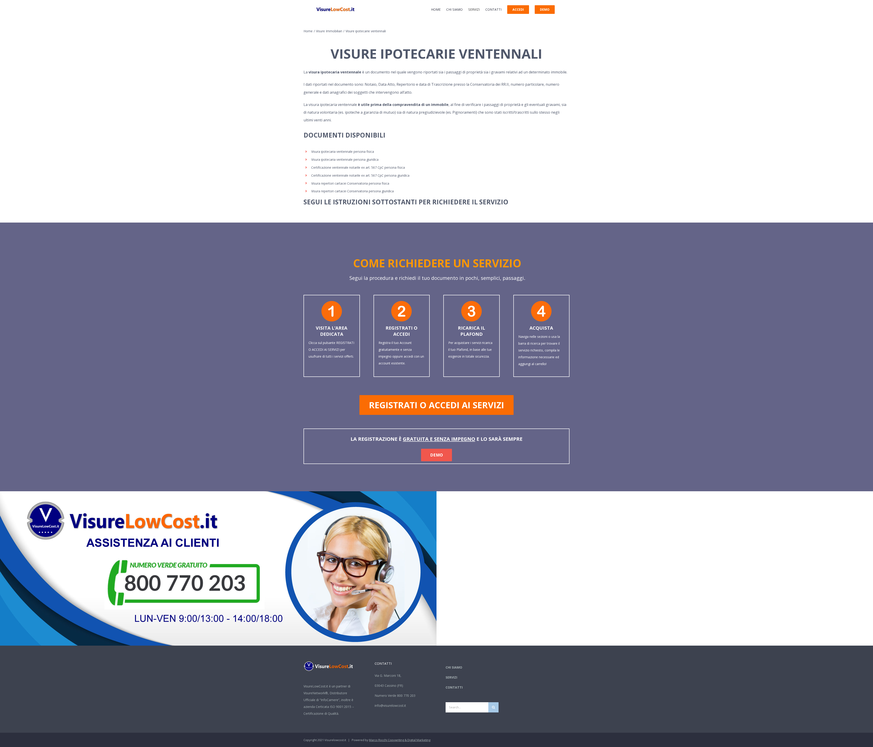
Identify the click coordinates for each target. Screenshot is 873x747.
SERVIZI (451, 677)
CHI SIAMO (454, 667)
